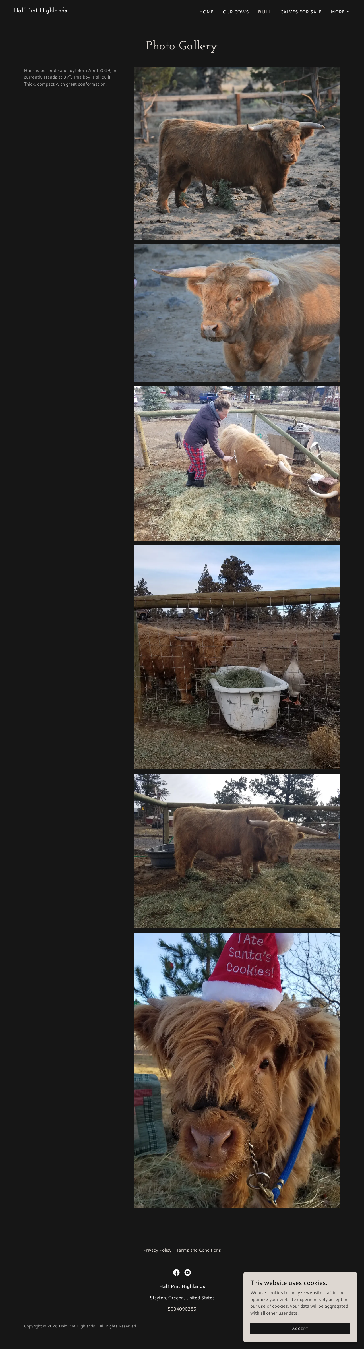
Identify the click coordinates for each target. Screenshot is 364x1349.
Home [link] (206, 11)
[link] (40, 10)
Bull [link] (264, 11)
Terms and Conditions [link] (198, 1250)
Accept (300, 1328)
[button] (340, 11)
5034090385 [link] (182, 1308)
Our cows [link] (236, 11)
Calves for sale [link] (301, 11)
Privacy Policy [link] (157, 1250)
